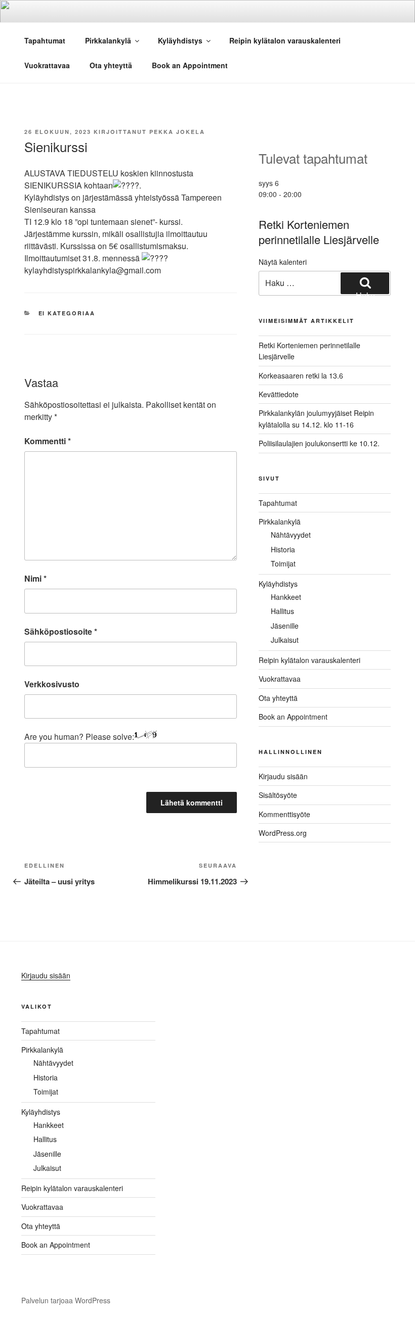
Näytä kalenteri (283, 262)
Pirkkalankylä (108, 40)
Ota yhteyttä (111, 65)
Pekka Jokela (177, 131)
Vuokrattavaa (47, 65)
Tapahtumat (44, 40)
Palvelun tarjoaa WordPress (65, 1300)
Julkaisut (285, 640)
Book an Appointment (190, 65)
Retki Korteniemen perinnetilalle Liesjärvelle (319, 232)
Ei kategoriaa (67, 313)
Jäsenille (285, 626)
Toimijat (283, 563)
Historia (283, 549)
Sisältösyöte (278, 795)
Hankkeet (286, 597)
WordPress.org (283, 833)
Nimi (35, 578)
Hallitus (282, 611)
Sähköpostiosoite (60, 631)
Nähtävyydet (291, 535)
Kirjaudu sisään (283, 776)
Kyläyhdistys (180, 40)
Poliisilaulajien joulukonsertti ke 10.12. (319, 443)
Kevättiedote (279, 394)
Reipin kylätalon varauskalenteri (285, 40)
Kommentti (47, 441)
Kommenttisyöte (284, 814)
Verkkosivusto (51, 684)
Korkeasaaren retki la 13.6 (301, 375)
